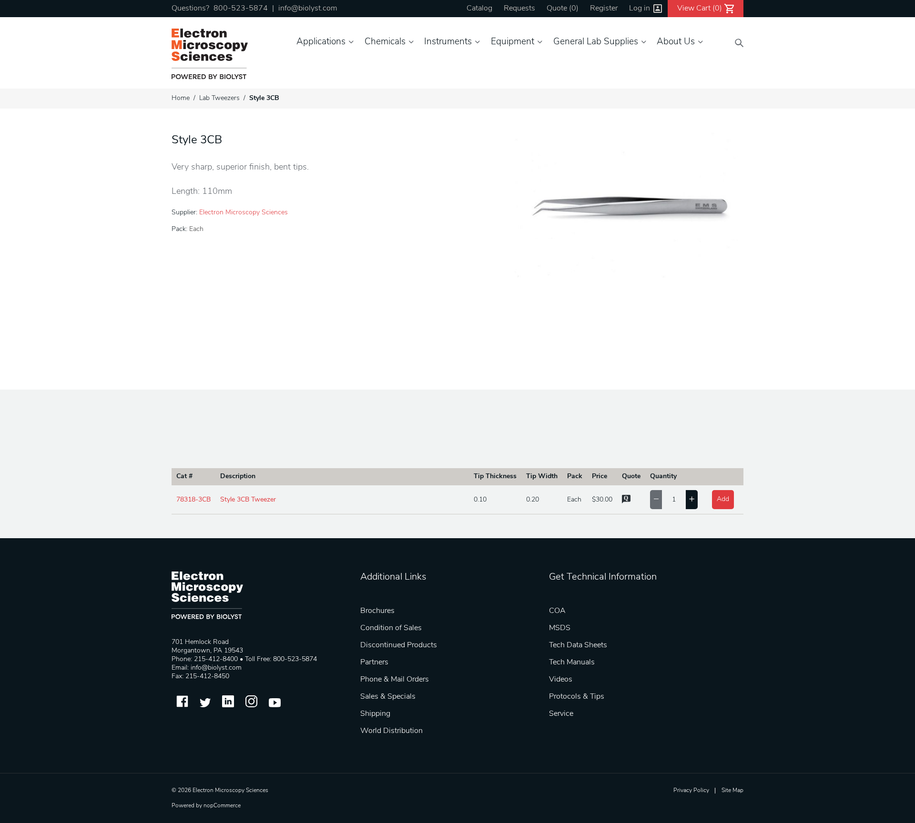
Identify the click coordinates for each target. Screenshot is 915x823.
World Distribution (391, 731)
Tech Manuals (572, 662)
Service (561, 714)
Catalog (479, 8)
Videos (560, 679)
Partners (374, 662)
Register (604, 8)
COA (557, 611)
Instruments (448, 42)
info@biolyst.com (307, 8)
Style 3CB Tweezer (248, 499)
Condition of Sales (391, 628)
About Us (676, 42)
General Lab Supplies (595, 42)
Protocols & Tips (576, 697)
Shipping (375, 714)
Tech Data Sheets (578, 645)
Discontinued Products (398, 645)
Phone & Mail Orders (394, 679)
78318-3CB (193, 499)
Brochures (377, 611)
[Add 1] (692, 499)
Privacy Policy (691, 790)
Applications (321, 42)
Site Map (732, 790)
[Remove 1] (656, 499)
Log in (639, 8)
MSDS (559, 628)
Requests (519, 8)
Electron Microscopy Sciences (243, 212)
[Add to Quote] (626, 501)
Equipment (512, 42)
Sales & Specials (388, 697)
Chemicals (385, 42)
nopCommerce (222, 806)
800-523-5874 (241, 8)
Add (723, 499)
